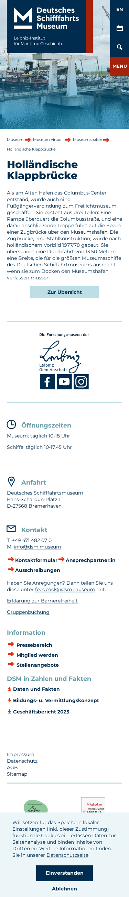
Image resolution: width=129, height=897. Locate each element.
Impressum (20, 754)
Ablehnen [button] (64, 889)
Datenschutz (22, 761)
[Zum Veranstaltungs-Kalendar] (119, 28)
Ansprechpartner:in (91, 560)
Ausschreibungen (37, 570)
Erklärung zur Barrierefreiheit (42, 601)
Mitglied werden (36, 655)
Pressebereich (33, 645)
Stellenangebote (37, 665)
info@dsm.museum (37, 547)
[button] (119, 66)
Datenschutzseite (67, 855)
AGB (12, 767)
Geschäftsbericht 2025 (41, 712)
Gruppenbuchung (28, 612)
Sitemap (17, 774)
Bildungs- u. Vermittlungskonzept (56, 700)
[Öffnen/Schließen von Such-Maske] (119, 47)
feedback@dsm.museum (65, 589)
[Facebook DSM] (48, 388)
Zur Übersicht (64, 292)
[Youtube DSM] (65, 388)
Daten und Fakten (36, 689)
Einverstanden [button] (65, 873)
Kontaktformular (36, 560)
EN (119, 9)
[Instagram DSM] (81, 388)
